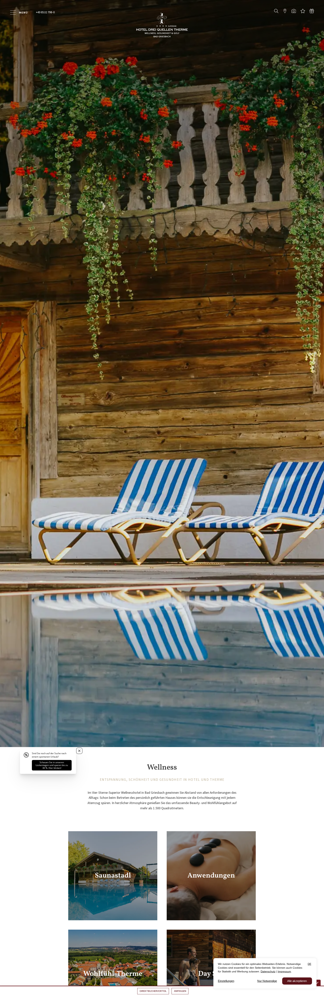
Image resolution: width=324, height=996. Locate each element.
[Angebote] (302, 11)
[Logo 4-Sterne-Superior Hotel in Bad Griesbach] (162, 25)
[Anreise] (285, 11)
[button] (276, 10)
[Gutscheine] (312, 11)
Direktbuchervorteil (153, 991)
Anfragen (180, 991)
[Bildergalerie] (294, 11)
